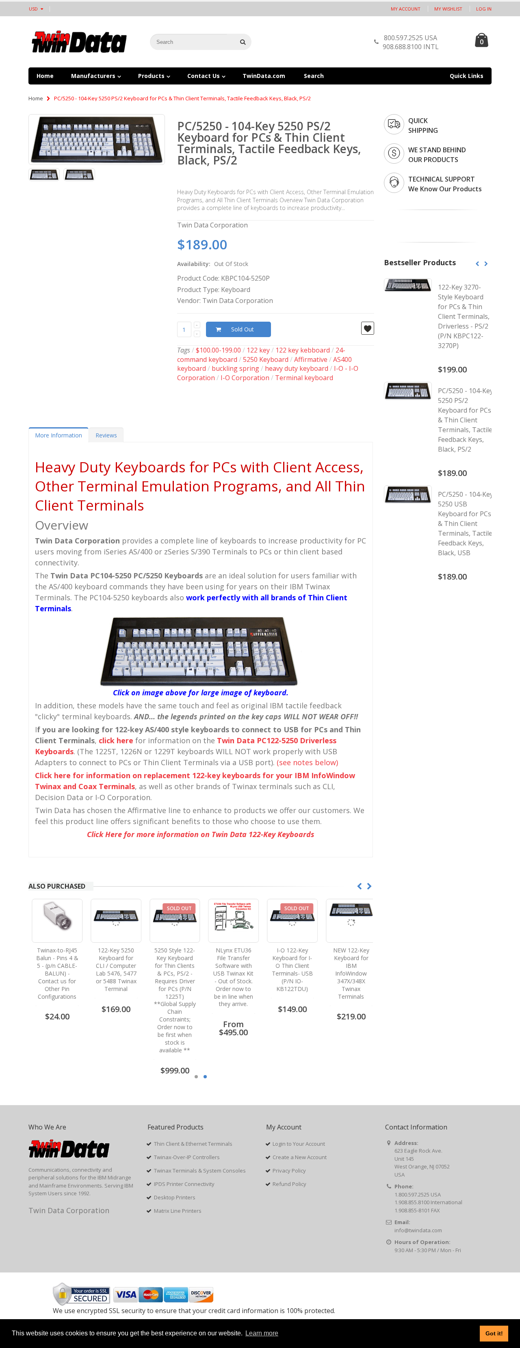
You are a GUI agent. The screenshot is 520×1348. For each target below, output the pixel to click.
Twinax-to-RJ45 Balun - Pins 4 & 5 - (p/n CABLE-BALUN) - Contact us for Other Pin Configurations (53, 973)
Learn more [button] (261, 1333)
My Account (405, 9)
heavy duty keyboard (296, 368)
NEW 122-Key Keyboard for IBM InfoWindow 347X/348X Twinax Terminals (347, 973)
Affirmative (310, 359)
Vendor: (189, 300)
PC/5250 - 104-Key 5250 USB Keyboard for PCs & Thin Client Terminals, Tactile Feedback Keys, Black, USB (465, 523)
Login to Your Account (299, 1143)
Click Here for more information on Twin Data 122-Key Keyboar (200, 834)
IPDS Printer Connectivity (184, 1184)
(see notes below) (307, 762)
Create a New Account (300, 1157)
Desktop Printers (174, 1197)
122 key (258, 350)
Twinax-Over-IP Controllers (187, 1157)
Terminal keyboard (304, 377)
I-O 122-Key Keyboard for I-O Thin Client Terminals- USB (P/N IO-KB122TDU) (288, 969)
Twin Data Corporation (68, 1210)
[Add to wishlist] (367, 328)
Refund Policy (289, 1184)
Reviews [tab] (106, 435)
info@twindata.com (418, 1230)
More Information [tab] (58, 435)
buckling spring (235, 368)
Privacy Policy (289, 1170)
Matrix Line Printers (178, 1210)
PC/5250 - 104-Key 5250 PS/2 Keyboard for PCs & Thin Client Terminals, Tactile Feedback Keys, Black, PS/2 (269, 143)
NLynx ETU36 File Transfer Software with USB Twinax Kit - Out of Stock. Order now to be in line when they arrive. (230, 977)
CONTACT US (454, 44)
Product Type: (198, 289)
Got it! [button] (494, 1333)
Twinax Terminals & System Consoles (200, 1170)
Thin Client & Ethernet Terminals (193, 1143)
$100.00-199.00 (218, 350)
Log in (484, 9)
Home (35, 98)
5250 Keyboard (265, 359)
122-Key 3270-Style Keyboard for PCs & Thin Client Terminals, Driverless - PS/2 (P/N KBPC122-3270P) (464, 316)
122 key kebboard (302, 350)
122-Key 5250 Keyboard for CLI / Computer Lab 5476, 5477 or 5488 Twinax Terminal (112, 969)
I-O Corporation (245, 377)
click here (116, 740)
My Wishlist (448, 9)
